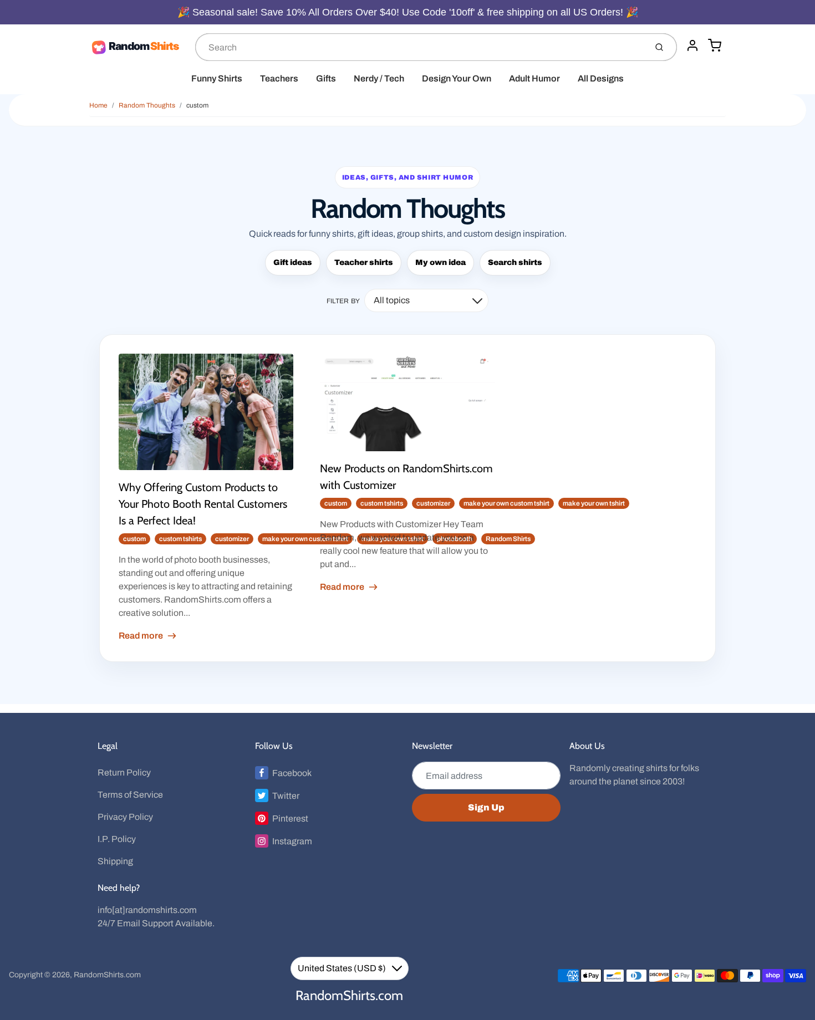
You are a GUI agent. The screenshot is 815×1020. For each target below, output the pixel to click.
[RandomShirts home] (137, 47)
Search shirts (515, 262)
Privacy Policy (125, 817)
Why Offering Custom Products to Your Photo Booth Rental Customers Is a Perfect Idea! (203, 504)
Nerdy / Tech (379, 78)
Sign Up (486, 807)
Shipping (115, 861)
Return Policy (124, 772)
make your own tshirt (594, 503)
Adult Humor (534, 78)
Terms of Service (130, 794)
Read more (141, 635)
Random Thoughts (147, 105)
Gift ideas (292, 262)
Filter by (343, 301)
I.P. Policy (117, 839)
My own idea (440, 262)
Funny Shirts (216, 78)
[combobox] (419, 47)
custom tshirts (180, 539)
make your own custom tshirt (305, 539)
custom (197, 105)
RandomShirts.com (107, 975)
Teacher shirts (363, 262)
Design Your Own (456, 78)
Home (98, 105)
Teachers (279, 78)
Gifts (326, 78)
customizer (232, 539)
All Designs (601, 78)
